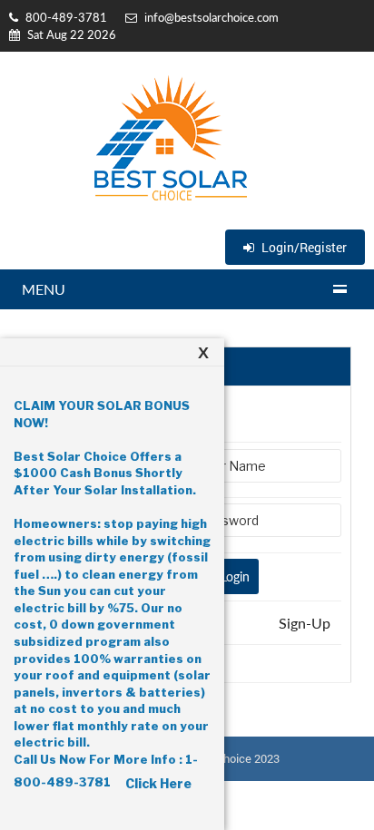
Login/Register (303, 247)
